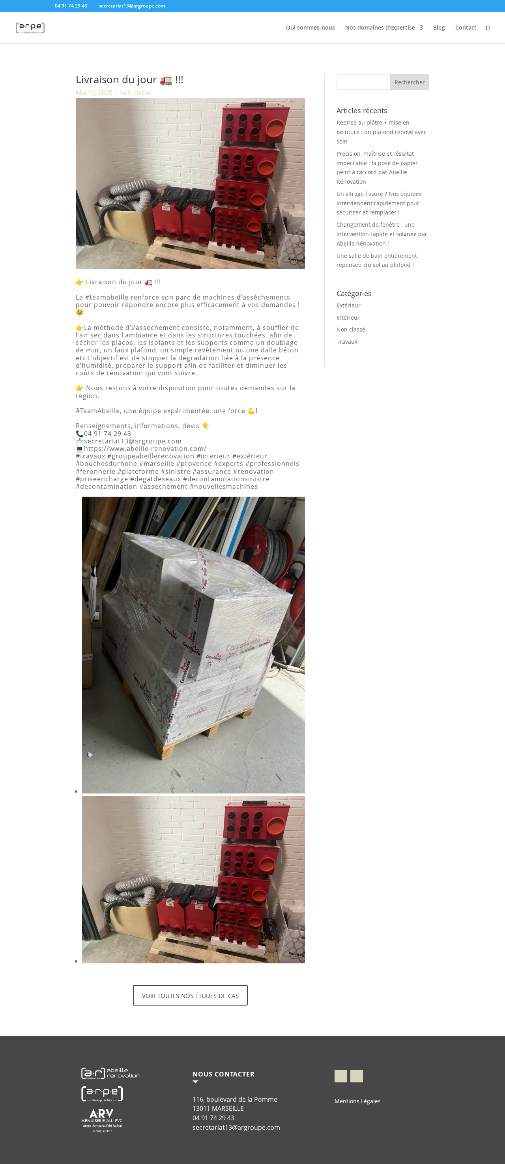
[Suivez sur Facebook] (341, 1076)
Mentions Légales (358, 1101)
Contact (466, 28)
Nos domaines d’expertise (380, 28)
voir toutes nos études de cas (190, 994)
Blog (439, 28)
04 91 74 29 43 (213, 1118)
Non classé (135, 92)
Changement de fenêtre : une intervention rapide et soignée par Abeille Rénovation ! (382, 234)
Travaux (347, 341)
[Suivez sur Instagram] (356, 1076)
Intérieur (348, 317)
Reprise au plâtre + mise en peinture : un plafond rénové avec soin (381, 132)
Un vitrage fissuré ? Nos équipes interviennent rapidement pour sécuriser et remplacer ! (379, 203)
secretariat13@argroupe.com (236, 1127)
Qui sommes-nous (310, 28)
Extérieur (349, 305)
